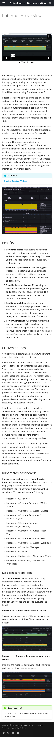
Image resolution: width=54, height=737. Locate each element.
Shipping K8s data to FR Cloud (15, 181)
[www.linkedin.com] (13, 733)
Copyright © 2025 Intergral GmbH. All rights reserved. (22, 725)
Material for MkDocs (18, 728)
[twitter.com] (4, 733)
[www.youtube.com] (18, 733)
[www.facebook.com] (8, 733)
